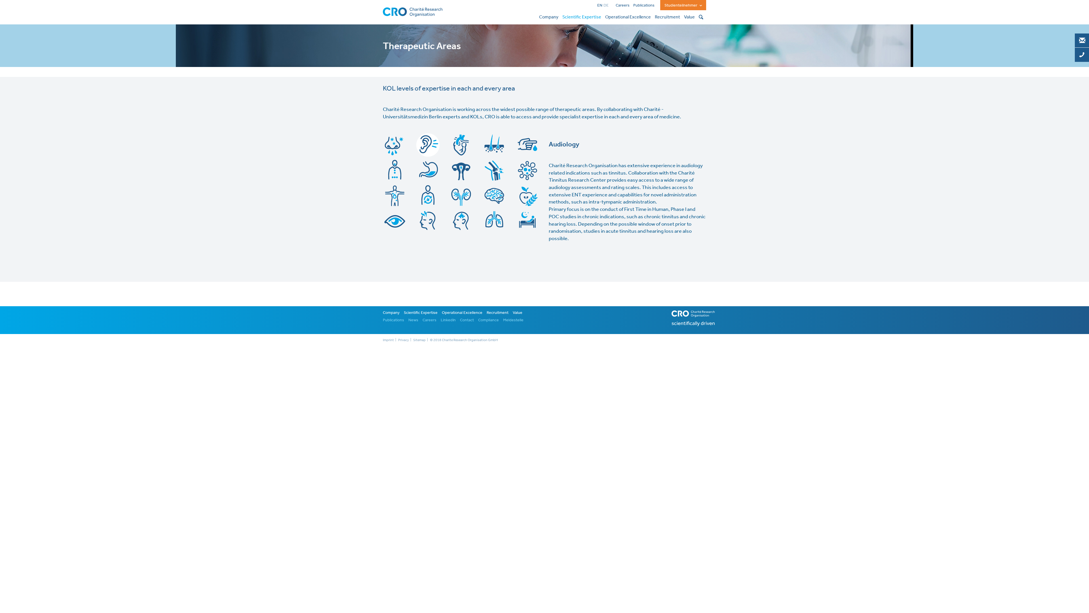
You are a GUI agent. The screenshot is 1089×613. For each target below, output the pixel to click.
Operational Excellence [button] (628, 17)
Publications (644, 5)
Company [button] (548, 17)
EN (599, 5)
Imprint (388, 340)
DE (606, 5)
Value (517, 312)
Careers (623, 5)
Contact (467, 319)
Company (391, 312)
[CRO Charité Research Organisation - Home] (412, 11)
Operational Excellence (462, 312)
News (413, 319)
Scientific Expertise (421, 312)
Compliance (488, 319)
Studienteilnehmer (681, 5)
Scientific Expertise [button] (581, 17)
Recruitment (497, 312)
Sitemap (419, 340)
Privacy (403, 340)
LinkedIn (448, 319)
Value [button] (689, 17)
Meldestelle (513, 319)
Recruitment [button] (667, 17)
